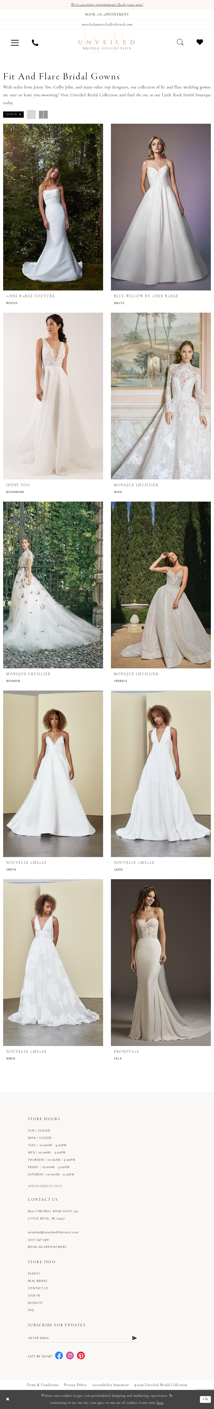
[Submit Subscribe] (134, 1337)
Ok (206, 1399)
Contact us (38, 1288)
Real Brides (37, 1281)
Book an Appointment (47, 1247)
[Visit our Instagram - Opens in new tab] (70, 1356)
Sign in (34, 1295)
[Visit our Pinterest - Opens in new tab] (81, 1356)
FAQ (31, 1310)
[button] (14, 42)
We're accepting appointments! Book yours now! (107, 5)
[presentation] (53, 207)
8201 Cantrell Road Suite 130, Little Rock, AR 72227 (53, 1214)
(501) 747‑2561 (39, 1239)
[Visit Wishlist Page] (200, 42)
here (160, 1403)
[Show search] (180, 42)
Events (34, 1273)
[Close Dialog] (7, 1399)
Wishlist (35, 1303)
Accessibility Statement (110, 1385)
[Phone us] (35, 42)
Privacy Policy (75, 1385)
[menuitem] (14, 42)
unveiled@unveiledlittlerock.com (53, 1232)
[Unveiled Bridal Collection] (107, 42)
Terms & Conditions (43, 1385)
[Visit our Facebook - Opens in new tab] (59, 1356)
